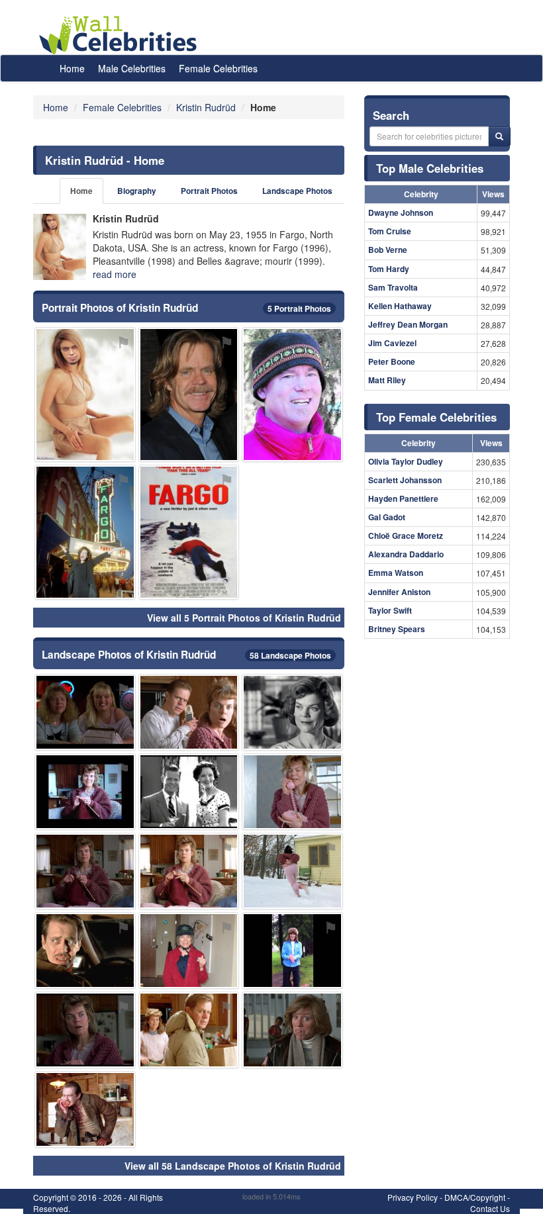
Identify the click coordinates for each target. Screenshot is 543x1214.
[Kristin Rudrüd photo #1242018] (292, 871)
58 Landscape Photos (290, 655)
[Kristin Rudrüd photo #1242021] (85, 1109)
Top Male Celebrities (429, 168)
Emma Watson (395, 573)
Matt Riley (387, 380)
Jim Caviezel (392, 343)
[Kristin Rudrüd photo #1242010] (85, 791)
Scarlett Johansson (405, 480)
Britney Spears (396, 629)
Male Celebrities (132, 68)
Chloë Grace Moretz (405, 535)
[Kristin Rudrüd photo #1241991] (189, 712)
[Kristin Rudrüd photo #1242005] (189, 1030)
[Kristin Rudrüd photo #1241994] (85, 871)
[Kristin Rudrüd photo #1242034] (189, 950)
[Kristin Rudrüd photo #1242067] (189, 791)
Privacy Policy (412, 1197)
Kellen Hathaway (400, 306)
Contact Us (490, 1208)
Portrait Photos (209, 191)
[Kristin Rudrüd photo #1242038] (189, 394)
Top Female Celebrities (436, 417)
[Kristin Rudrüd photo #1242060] (85, 532)
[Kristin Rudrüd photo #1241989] (189, 871)
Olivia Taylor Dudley (405, 461)
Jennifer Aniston (399, 592)
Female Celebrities (218, 68)
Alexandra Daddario (406, 554)
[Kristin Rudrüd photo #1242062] (292, 394)
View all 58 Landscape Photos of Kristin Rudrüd (232, 1165)
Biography (136, 191)
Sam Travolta (393, 287)
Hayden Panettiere (403, 498)
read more (114, 274)
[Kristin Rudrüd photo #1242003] (85, 1030)
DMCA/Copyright (474, 1197)
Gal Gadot (386, 517)
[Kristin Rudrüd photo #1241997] (292, 950)
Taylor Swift (390, 610)
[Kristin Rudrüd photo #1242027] (85, 394)
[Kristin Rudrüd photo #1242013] (85, 712)
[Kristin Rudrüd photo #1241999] (292, 791)
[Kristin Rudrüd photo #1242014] (292, 1030)
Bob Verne (387, 250)
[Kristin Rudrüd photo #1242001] (292, 712)
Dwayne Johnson (400, 212)
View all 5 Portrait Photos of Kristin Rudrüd (244, 617)
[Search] (499, 136)
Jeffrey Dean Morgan (408, 324)
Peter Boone (391, 361)
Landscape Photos (297, 191)
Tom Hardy (388, 269)
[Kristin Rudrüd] (59, 247)
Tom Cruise (389, 231)
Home (72, 68)
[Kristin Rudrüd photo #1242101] (189, 532)
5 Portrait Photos (299, 308)
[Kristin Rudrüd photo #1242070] (85, 950)
